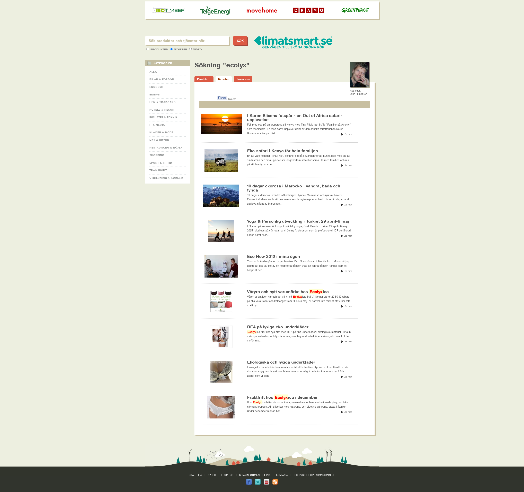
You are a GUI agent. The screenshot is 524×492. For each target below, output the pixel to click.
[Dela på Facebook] (221, 99)
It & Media (157, 125)
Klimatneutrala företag (254, 475)
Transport (158, 170)
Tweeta (232, 99)
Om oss (228, 475)
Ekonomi (156, 87)
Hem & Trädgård (162, 102)
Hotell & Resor (161, 109)
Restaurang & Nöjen (166, 147)
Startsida (196, 475)
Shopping (156, 155)
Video (197, 49)
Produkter (159, 49)
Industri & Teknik (163, 117)
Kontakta (282, 475)
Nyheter (180, 49)
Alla (153, 71)
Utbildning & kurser (166, 178)
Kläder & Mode (161, 132)
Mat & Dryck (159, 140)
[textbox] (187, 40)
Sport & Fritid (160, 162)
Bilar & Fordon (161, 79)
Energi (154, 94)
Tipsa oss (243, 78)
